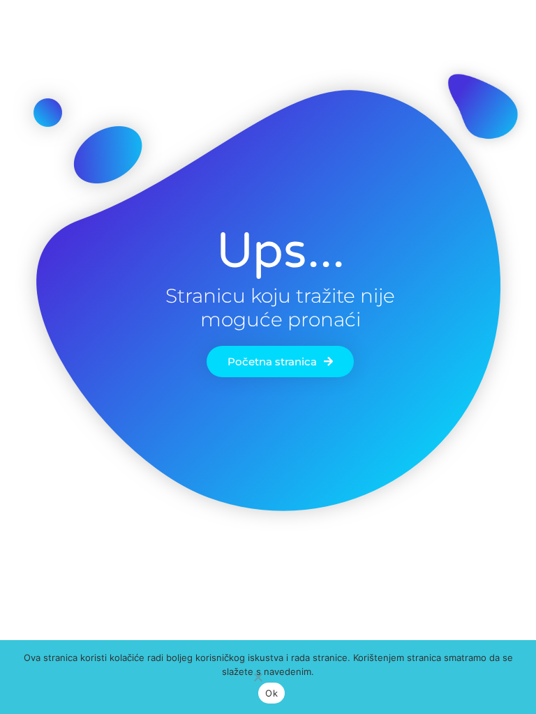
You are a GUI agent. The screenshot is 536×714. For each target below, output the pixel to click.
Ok (271, 693)
